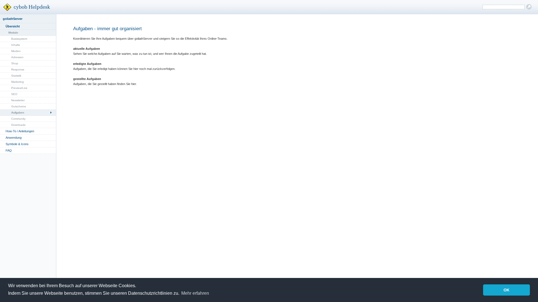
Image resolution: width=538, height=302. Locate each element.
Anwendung (14, 137)
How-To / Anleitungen (20, 131)
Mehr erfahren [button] (195, 293)
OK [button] (506, 290)
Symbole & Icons (17, 144)
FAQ (9, 150)
